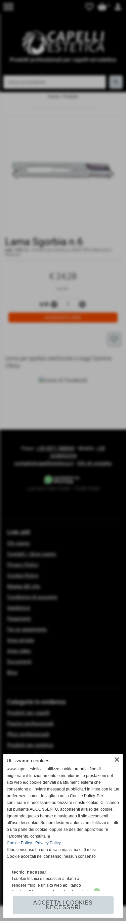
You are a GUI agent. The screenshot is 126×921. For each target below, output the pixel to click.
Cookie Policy (19, 843)
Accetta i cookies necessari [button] (63, 905)
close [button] (117, 760)
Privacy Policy (48, 843)
